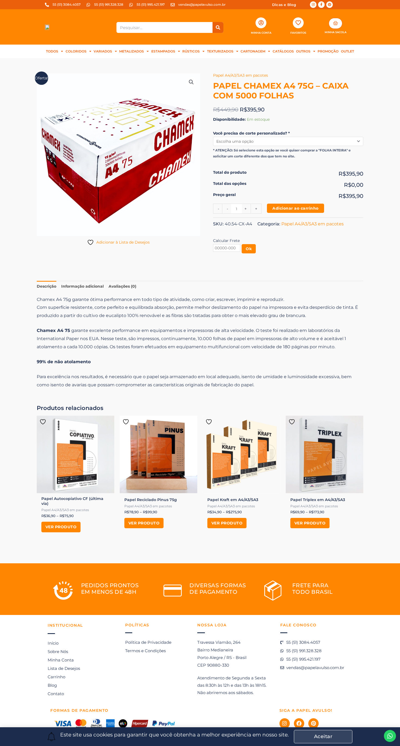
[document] (200, 373)
